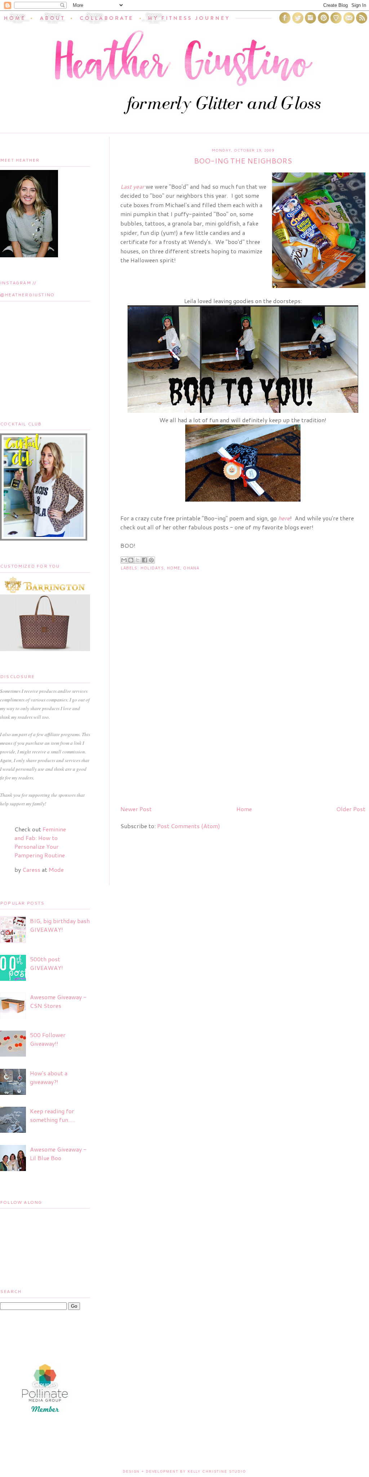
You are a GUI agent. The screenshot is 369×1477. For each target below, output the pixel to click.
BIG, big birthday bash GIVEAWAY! (60, 925)
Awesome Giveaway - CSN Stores (58, 1001)
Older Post (350, 809)
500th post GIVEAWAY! (46, 963)
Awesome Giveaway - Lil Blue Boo (58, 1153)
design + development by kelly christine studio (184, 1471)
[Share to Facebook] (144, 560)
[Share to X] (137, 560)
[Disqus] (242, 707)
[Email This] (124, 560)
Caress (31, 869)
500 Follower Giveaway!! (48, 1039)
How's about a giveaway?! (48, 1077)
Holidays (152, 568)
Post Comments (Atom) (188, 826)
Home (173, 568)
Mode (56, 869)
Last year (132, 186)
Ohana (191, 568)
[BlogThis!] (130, 560)
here (284, 518)
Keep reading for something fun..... (52, 1115)
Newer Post (136, 809)
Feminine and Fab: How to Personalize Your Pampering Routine (40, 842)
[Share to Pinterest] (151, 560)
